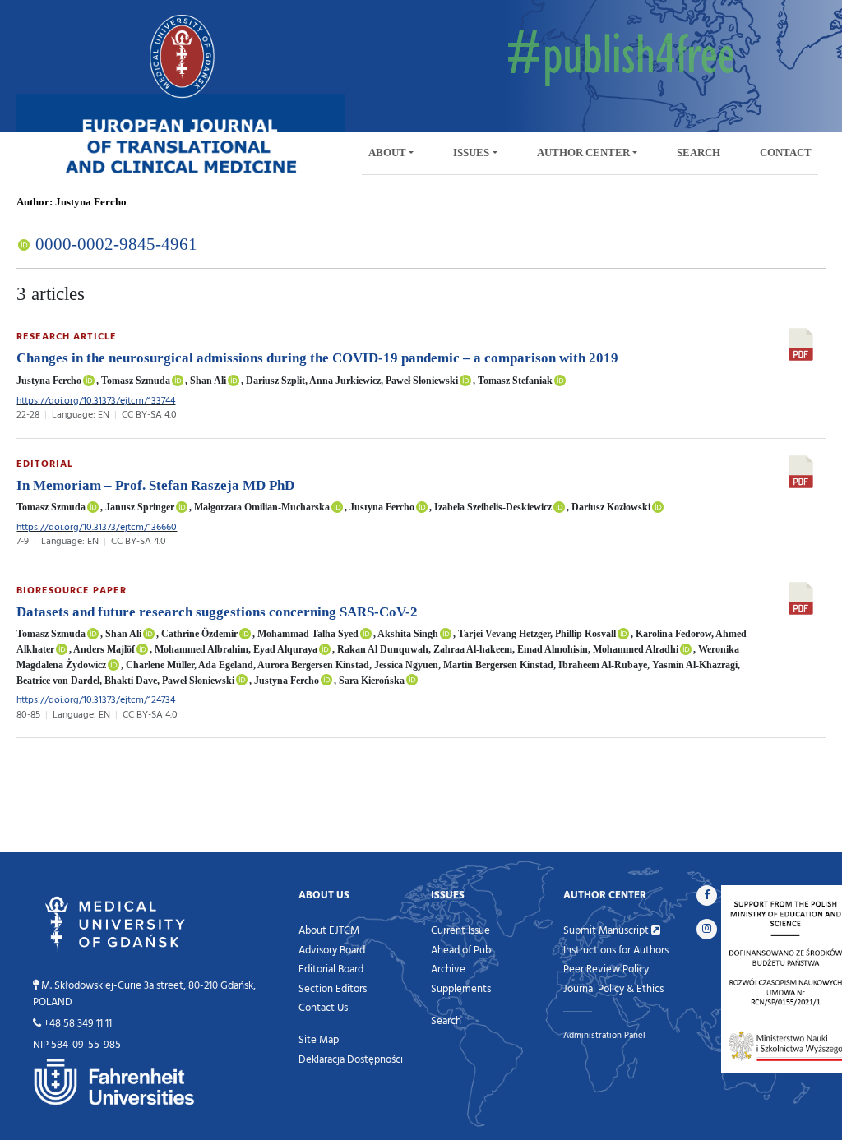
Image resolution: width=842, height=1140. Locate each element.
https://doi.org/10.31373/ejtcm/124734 (95, 699)
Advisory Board (331, 949)
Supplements (461, 988)
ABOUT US (323, 894)
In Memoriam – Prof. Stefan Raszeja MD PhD (155, 485)
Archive (448, 968)
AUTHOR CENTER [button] (583, 152)
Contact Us (323, 1007)
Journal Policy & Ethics (613, 988)
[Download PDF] (800, 343)
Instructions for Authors (616, 949)
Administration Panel (604, 1034)
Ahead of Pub (461, 949)
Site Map (318, 1039)
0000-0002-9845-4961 (114, 244)
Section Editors (332, 988)
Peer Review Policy (606, 968)
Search (446, 1020)
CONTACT (786, 152)
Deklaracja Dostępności (350, 1058)
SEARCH (698, 152)
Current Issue (460, 929)
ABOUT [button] (387, 152)
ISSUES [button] (471, 152)
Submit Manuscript (607, 929)
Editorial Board (330, 968)
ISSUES (448, 894)
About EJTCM (328, 929)
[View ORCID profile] (88, 380)
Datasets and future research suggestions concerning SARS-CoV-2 (217, 612)
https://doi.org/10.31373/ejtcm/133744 (95, 400)
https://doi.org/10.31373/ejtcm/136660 (96, 526)
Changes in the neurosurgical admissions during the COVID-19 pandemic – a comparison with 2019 (317, 358)
